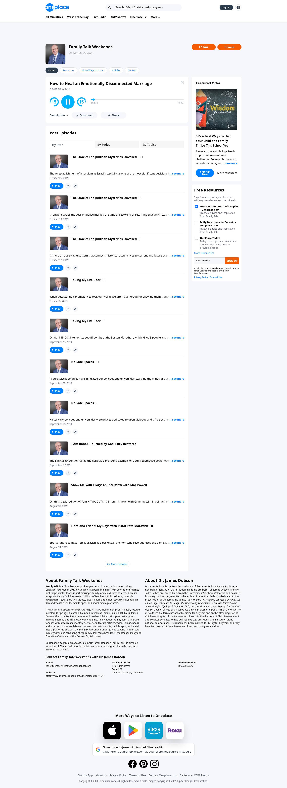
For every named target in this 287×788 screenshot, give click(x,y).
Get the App (85, 775)
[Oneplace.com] (57, 7)
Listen (51, 70)
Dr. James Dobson (81, 53)
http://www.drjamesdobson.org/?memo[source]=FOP (75, 675)
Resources (68, 70)
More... (155, 17)
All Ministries (54, 17)
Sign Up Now (205, 173)
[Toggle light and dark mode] (238, 7)
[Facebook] (132, 764)
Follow (203, 47)
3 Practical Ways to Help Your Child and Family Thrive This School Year (213, 140)
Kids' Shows (118, 17)
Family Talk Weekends (91, 46)
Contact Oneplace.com (162, 775)
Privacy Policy (118, 775)
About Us (101, 775)
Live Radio (99, 17)
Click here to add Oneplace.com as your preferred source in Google (147, 751)
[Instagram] (154, 764)
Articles (116, 70)
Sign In (226, 7)
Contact (132, 70)
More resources (227, 173)
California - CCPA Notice (194, 775)
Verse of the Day (78, 17)
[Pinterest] (143, 764)
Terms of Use (137, 775)
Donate (229, 47)
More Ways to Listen (93, 70)
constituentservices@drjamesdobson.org (68, 665)
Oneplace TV (138, 17)
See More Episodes (117, 564)
